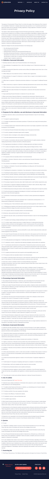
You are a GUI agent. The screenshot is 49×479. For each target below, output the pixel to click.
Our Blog (29, 2)
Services (20, 2)
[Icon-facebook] (36, 468)
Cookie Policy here (18, 380)
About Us (36, 2)
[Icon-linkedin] (40, 468)
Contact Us (44, 2)
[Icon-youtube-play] (43, 468)
